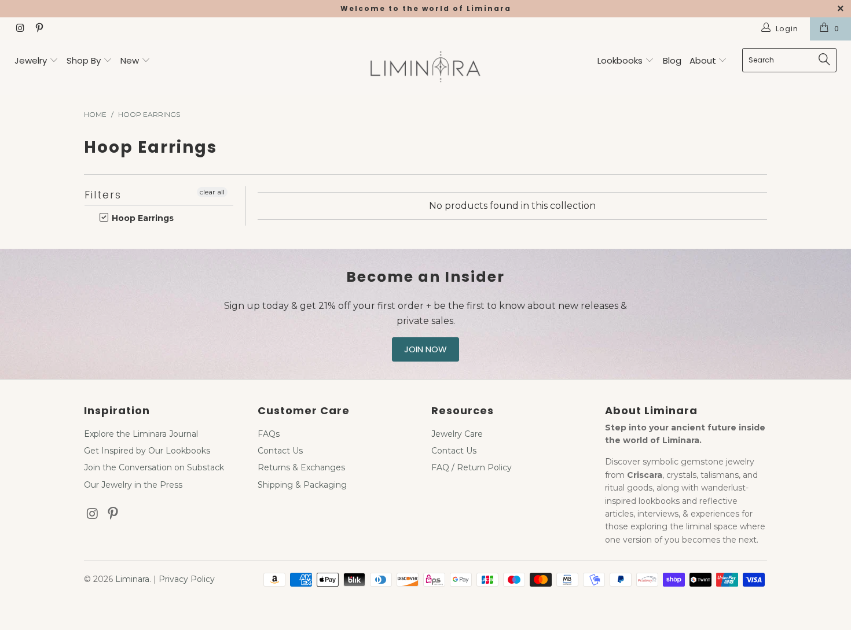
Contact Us (280, 450)
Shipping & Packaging (302, 485)
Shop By (84, 60)
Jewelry (30, 60)
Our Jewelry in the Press (133, 485)
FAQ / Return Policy (471, 467)
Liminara (132, 579)
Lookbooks (621, 60)
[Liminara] (425, 67)
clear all (212, 191)
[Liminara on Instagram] (19, 29)
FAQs (269, 434)
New (129, 60)
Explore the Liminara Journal (141, 434)
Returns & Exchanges (301, 467)
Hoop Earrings (141, 218)
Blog (672, 60)
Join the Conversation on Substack (154, 467)
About (703, 60)
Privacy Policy (187, 579)
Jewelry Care (457, 434)
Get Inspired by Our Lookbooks (147, 450)
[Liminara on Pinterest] (38, 29)
